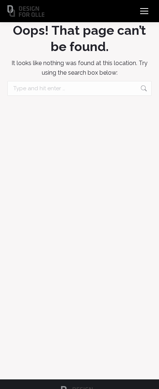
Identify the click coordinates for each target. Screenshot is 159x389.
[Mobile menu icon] (144, 11)
